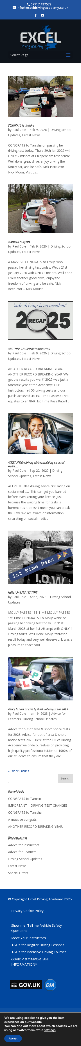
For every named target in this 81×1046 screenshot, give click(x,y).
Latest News (31, 135)
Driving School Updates (40, 719)
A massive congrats (19, 242)
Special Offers (18, 873)
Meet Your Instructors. (29, 937)
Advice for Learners (22, 852)
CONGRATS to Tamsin (24, 798)
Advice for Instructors (23, 845)
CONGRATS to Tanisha (21, 125)
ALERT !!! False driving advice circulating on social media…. (36, 464)
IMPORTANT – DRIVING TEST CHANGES (38, 805)
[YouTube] (42, 17)
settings (50, 1030)
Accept (13, 1038)
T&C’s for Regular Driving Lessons (37, 945)
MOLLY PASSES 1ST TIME (22, 592)
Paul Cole (19, 129)
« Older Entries (18, 771)
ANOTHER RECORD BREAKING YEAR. (29, 349)
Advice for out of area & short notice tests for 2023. (38, 709)
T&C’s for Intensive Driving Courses (39, 952)
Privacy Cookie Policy (27, 910)
